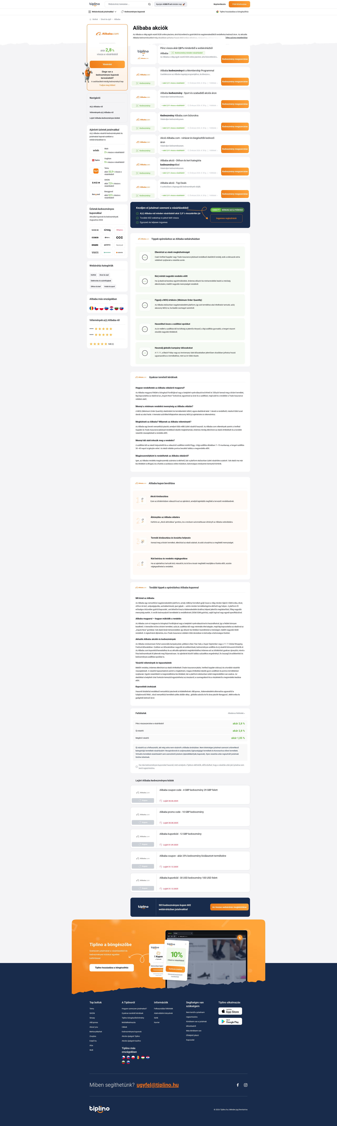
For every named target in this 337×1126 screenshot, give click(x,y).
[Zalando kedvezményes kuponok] (119, 252)
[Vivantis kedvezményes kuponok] (95, 252)
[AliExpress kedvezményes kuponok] (119, 230)
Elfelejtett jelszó (192, 1035)
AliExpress (94, 1022)
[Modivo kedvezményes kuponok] (107, 245)
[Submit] (149, 4)
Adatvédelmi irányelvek (163, 1013)
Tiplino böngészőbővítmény (133, 1018)
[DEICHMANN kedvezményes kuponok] (107, 252)
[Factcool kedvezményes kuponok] (119, 245)
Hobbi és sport (109, 286)
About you (94, 1027)
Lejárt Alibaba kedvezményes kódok (105, 118)
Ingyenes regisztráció (226, 218)
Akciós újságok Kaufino (131, 1041)
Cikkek (124, 1027)
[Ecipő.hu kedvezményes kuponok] (107, 238)
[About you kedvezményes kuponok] (95, 238)
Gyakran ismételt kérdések (132, 1013)
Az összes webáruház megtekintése (229, 907)
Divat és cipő (106, 19)
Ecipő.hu (93, 1041)
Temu (92, 1009)
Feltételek (212, 83)
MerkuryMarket (96, 1032)
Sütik (156, 1018)
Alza (91, 1045)
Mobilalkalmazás (129, 1022)
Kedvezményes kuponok (132, 1032)
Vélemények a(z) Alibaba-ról (101, 112)
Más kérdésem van (193, 1031)
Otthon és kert (96, 286)
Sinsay (92, 1018)
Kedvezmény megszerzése (235, 59)
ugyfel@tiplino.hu (158, 1085)
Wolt (91, 1050)
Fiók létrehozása (239, 4)
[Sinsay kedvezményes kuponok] (107, 230)
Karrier (157, 1022)
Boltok (95, 19)
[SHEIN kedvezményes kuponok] (95, 230)
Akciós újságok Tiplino (131, 1036)
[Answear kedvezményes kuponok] (95, 245)
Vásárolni (107, 64)
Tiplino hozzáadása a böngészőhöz (111, 967)
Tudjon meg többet (107, 85)
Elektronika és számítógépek (101, 281)
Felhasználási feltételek (163, 1009)
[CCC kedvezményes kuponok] (119, 238)
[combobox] (128, 4)
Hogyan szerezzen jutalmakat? (134, 1009)
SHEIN (92, 1013)
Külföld (93, 275)
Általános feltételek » (236, 713)
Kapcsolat (190, 1040)
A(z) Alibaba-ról (96, 107)
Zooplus (93, 1036)
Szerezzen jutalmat (175, 969)
